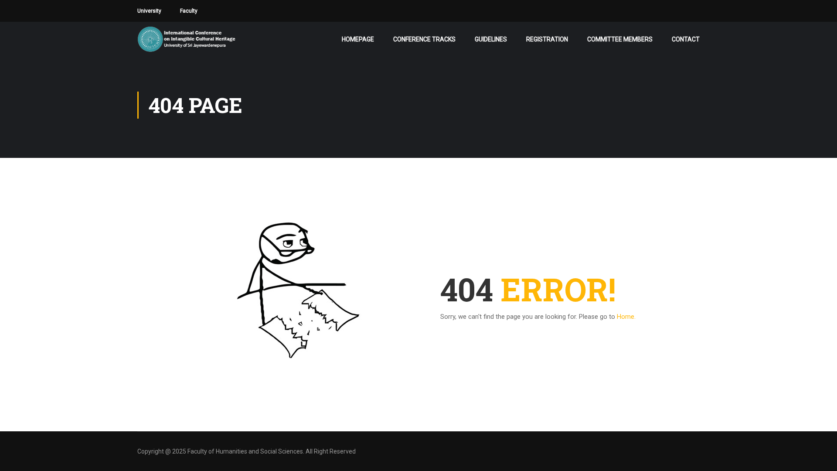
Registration (547, 39)
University (149, 11)
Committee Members (620, 39)
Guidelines (491, 39)
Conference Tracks (424, 39)
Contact (686, 39)
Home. (626, 317)
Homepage (358, 39)
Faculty (188, 11)
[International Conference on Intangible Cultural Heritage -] (214, 39)
